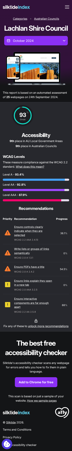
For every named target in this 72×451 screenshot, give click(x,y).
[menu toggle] (67, 7)
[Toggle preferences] (7, 444)
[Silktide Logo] (16, 412)
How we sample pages (42, 400)
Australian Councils (46, 18)
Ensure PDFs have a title (29, 267)
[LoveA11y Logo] (62, 413)
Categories (20, 18)
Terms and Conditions (17, 429)
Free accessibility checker (20, 445)
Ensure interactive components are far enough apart (31, 303)
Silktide (11, 422)
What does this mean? (30, 166)
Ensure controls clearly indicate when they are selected (28, 231)
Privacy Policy (12, 437)
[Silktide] (16, 7)
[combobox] (36, 40)
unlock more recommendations (48, 326)
